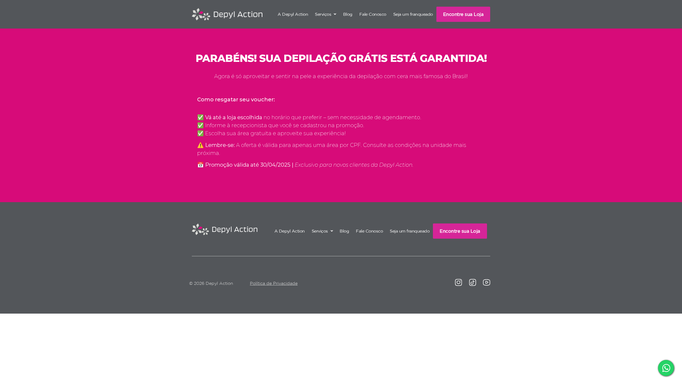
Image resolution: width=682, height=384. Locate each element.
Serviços (323, 14)
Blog (347, 14)
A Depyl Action (293, 14)
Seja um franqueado (413, 14)
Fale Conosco (372, 14)
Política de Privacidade (274, 283)
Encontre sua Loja (463, 14)
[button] (325, 14)
